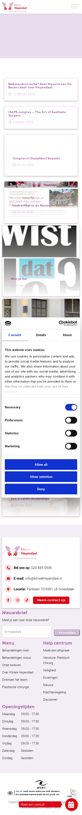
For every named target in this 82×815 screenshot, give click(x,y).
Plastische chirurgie (15, 687)
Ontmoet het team (14, 679)
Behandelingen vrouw (16, 657)
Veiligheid (49, 670)
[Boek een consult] (71, 804)
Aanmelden (66, 632)
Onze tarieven (11, 665)
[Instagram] (18, 600)
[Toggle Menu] (74, 6)
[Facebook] (8, 600)
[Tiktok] (27, 600)
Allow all (41, 464)
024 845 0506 (33, 567)
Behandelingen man (15, 650)
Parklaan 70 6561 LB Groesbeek (44, 589)
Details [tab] (41, 335)
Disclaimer (50, 699)
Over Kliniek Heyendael (17, 672)
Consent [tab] (14, 335)
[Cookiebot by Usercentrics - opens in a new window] (59, 323)
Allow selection (41, 476)
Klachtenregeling (54, 692)
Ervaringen (50, 677)
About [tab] (67, 335)
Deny (41, 489)
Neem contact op (51, 600)
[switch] (71, 420)
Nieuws (48, 685)
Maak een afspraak (56, 650)
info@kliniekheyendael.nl (38, 578)
